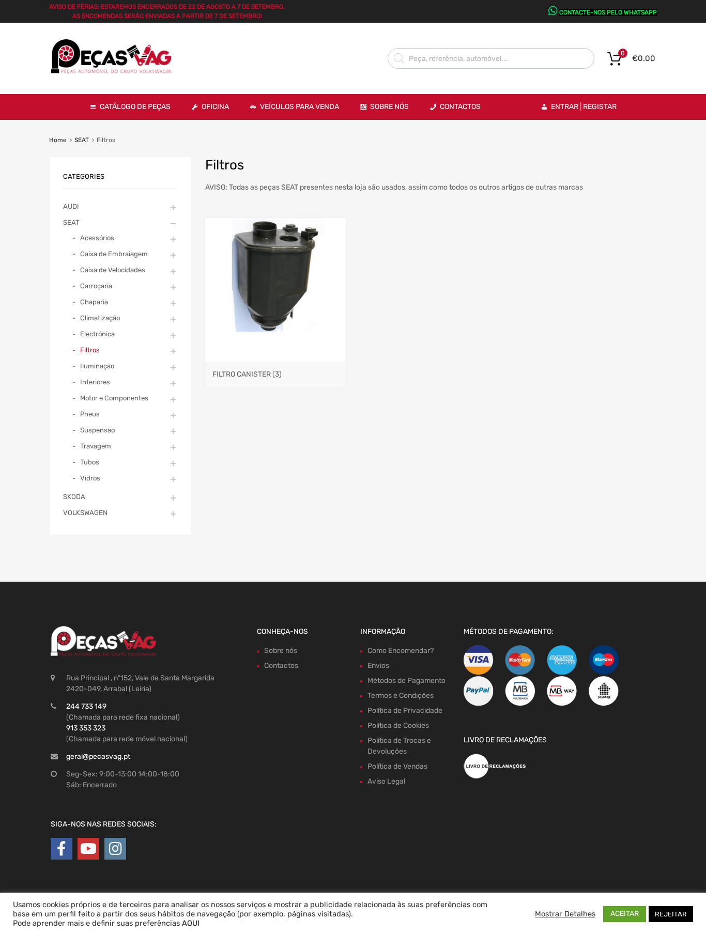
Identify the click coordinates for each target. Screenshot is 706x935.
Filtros (90, 350)
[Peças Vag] (115, 71)
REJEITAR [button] (671, 914)
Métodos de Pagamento (406, 680)
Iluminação (97, 366)
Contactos (460, 106)
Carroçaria (96, 286)
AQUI (190, 923)
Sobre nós (280, 650)
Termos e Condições (400, 695)
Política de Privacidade (404, 710)
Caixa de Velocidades (112, 270)
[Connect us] (61, 849)
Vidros (90, 478)
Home (58, 140)
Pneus (90, 414)
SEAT (81, 140)
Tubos (89, 462)
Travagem (95, 446)
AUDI (71, 206)
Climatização (100, 318)
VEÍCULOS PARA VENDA (299, 106)
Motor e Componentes (114, 398)
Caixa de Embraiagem (114, 254)
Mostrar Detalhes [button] (565, 913)
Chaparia (94, 302)
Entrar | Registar (584, 106)
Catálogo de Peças (135, 106)
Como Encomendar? (400, 650)
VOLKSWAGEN (85, 513)
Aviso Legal (386, 781)
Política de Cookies (398, 725)
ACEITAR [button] (624, 913)
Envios (378, 665)
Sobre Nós (389, 106)
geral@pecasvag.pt (98, 756)
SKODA (74, 497)
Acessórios (97, 238)
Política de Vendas (397, 766)
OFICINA (215, 106)
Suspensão (97, 430)
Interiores (95, 382)
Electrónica (97, 334)
